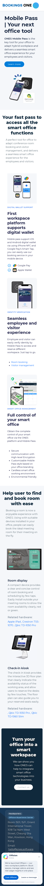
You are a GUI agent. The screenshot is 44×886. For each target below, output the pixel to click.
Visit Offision (11, 877)
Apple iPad (14, 621)
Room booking (19, 362)
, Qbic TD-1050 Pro (25, 625)
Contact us (23, 787)
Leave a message (29, 877)
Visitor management (22, 365)
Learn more (14, 64)
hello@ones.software (20, 849)
